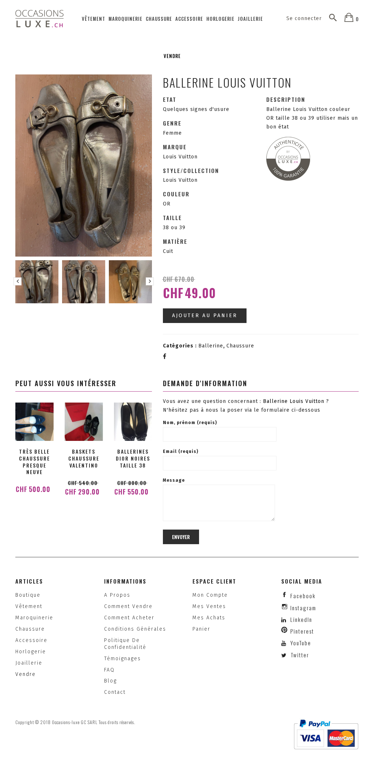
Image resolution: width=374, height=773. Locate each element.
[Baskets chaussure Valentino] (84, 422)
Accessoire (189, 18)
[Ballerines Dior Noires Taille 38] (133, 422)
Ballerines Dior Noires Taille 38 (133, 458)
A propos (117, 595)
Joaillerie (250, 18)
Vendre (172, 55)
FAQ (109, 670)
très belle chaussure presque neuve (34, 461)
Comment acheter (129, 618)
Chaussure (159, 18)
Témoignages (122, 658)
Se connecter (304, 18)
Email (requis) (180, 451)
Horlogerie (220, 18)
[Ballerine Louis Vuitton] (36, 281)
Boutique (28, 595)
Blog (110, 681)
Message (174, 480)
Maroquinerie (125, 18)
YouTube (300, 643)
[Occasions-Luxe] (39, 18)
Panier (201, 629)
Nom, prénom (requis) (190, 422)
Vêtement (93, 18)
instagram (303, 608)
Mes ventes (209, 606)
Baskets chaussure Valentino (83, 458)
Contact (115, 692)
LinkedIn (301, 619)
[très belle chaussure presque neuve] (34, 422)
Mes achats (208, 618)
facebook (303, 596)
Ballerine (210, 346)
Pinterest (302, 631)
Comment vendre (128, 606)
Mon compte (210, 595)
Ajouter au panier (204, 315)
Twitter (299, 655)
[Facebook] (165, 356)
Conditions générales (135, 629)
